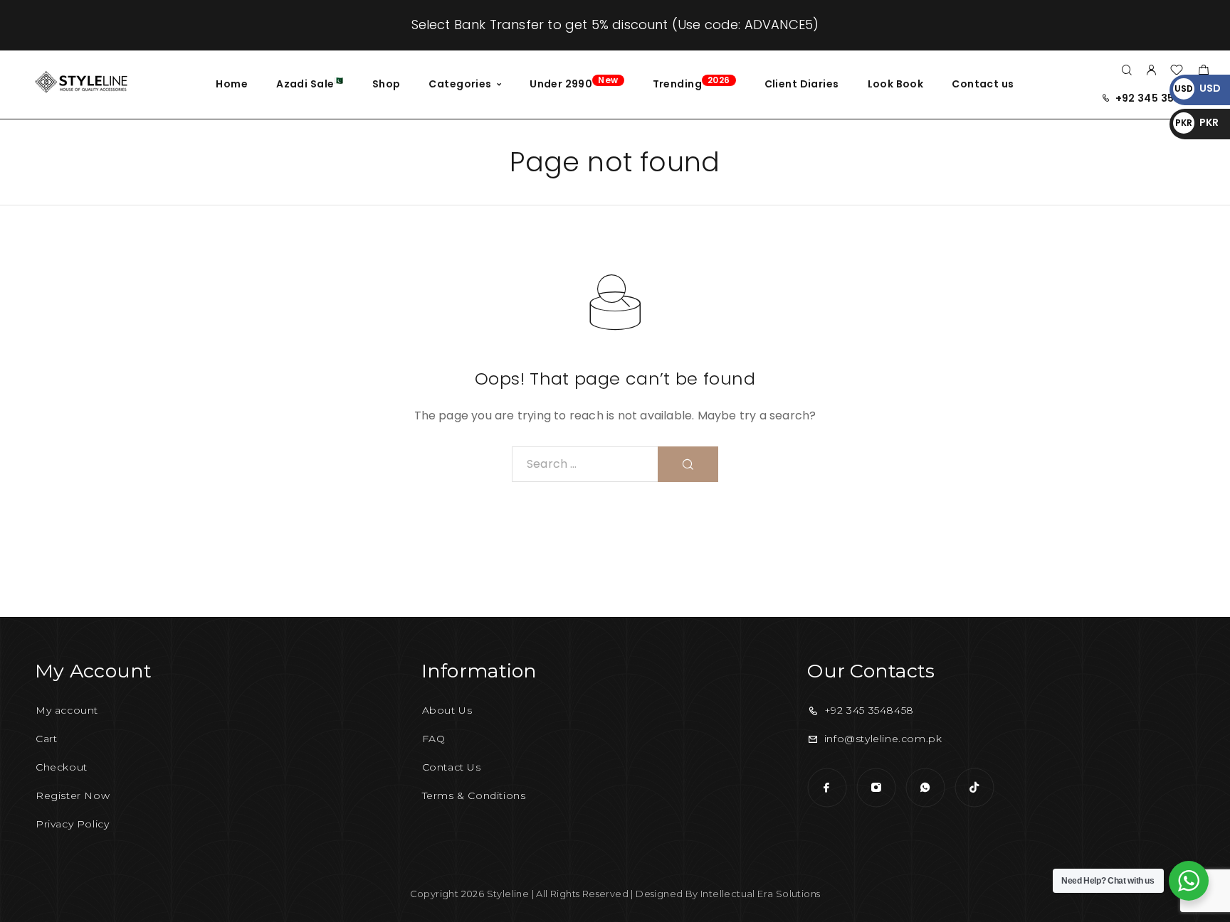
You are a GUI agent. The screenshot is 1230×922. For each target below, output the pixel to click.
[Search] (1126, 71)
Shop (386, 84)
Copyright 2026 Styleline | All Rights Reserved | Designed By (555, 893)
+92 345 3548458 (1162, 98)
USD (1197, 88)
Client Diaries (801, 84)
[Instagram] (875, 787)
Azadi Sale (310, 83)
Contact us (983, 84)
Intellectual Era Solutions (760, 893)
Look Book (896, 84)
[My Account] (1151, 71)
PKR (1197, 122)
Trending (691, 82)
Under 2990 (574, 82)
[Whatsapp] (925, 787)
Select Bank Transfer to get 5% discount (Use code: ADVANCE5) (615, 24)
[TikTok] (974, 787)
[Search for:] (585, 464)
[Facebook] (826, 787)
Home (232, 84)
